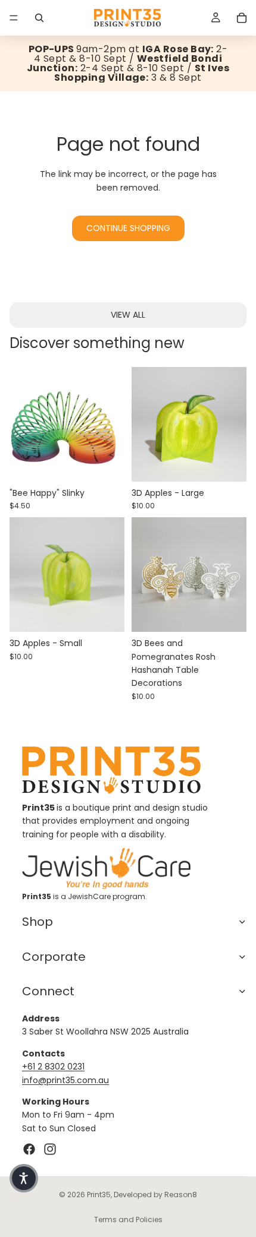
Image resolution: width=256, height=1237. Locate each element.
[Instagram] (50, 1149)
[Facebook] (29, 1149)
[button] (24, 1178)
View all (128, 315)
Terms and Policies (128, 1219)
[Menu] (13, 17)
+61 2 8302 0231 (53, 1067)
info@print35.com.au (65, 1080)
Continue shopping (128, 228)
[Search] (39, 18)
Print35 (99, 1194)
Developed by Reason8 (155, 1194)
